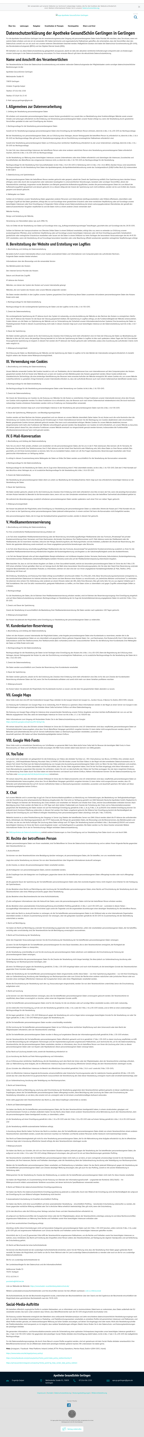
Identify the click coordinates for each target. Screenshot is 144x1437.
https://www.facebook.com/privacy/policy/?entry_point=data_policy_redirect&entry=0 (39, 1358)
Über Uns (12, 26)
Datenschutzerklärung (90, 8)
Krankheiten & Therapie (54, 26)
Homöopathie (73, 26)
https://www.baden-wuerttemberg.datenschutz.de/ (49, 1286)
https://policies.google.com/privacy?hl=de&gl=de (25, 722)
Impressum (41, 1393)
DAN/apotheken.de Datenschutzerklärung (25, 832)
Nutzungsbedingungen (81, 1393)
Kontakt (50, 1393)
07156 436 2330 (85, 1380)
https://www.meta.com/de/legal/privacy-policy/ (24, 1353)
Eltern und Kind (89, 26)
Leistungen (24, 26)
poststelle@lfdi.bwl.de (15, 1281)
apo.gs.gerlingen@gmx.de (122, 1380)
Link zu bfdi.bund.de (93, 1291)
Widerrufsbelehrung (99, 1393)
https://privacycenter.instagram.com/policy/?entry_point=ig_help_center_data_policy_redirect (41, 1363)
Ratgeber (36, 26)
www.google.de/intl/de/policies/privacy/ (33, 774)
